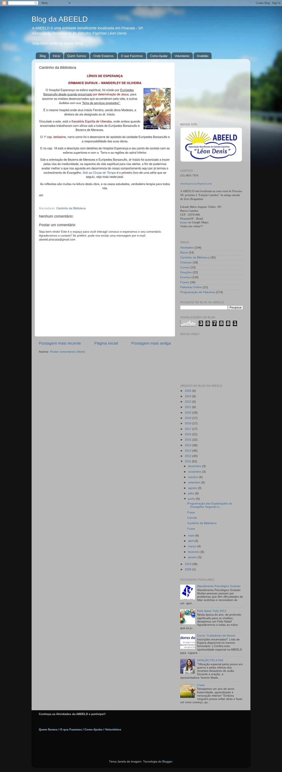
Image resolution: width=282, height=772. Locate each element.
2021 (188, 407)
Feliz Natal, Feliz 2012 (211, 611)
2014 (188, 445)
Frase (191, 512)
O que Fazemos (132, 56)
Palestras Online (191, 287)
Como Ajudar (159, 56)
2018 (188, 423)
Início (56, 56)
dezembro (195, 466)
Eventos (185, 277)
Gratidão (202, 56)
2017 (188, 429)
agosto (193, 488)
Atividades (187, 247)
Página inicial (106, 343)
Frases (184, 282)
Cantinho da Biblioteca (71, 208)
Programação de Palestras (197, 292)
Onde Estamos (103, 56)
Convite (192, 517)
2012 (188, 456)
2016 (188, 434)
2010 (188, 564)
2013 (188, 450)
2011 (188, 461)
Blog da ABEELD (60, 19)
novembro (195, 471)
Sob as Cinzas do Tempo (99, 172)
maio (191, 535)
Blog (43, 56)
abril (191, 540)
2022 (188, 401)
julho (191, 493)
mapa (184, 222)
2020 (188, 412)
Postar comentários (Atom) (67, 351)
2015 (188, 439)
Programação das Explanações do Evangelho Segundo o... (209, 505)
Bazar (184, 252)
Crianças (186, 262)
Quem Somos (76, 56)
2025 (188, 390)
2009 (188, 569)
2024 (188, 396)
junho (192, 498)
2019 (188, 418)
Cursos (185, 267)
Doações (186, 272)
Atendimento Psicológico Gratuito (219, 586)
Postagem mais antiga (151, 343)
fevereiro (194, 551)
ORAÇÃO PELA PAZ (210, 660)
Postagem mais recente (60, 343)
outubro (193, 477)
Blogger (167, 761)
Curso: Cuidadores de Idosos (216, 635)
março (192, 546)
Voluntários (182, 56)
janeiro (193, 557)
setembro (194, 482)
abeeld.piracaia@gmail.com (196, 183)
